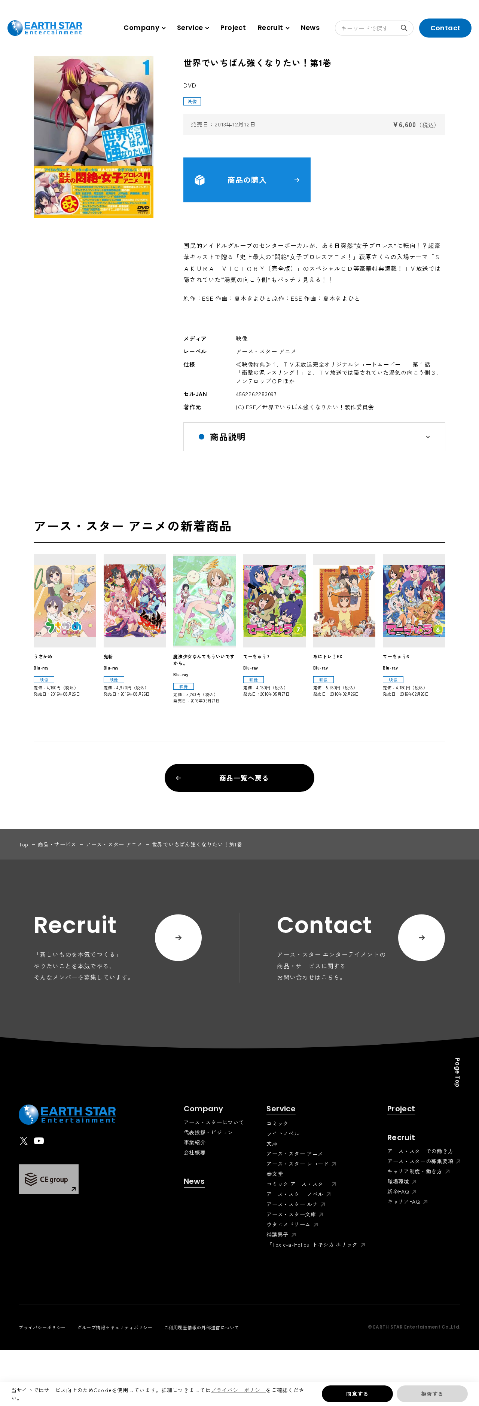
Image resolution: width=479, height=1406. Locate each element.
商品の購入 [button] (247, 179)
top (23, 844)
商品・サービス (57, 844)
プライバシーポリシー (238, 1390)
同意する (357, 1393)
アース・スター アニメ (114, 844)
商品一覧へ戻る (244, 777)
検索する (406, 28)
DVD (189, 84)
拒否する (432, 1393)
